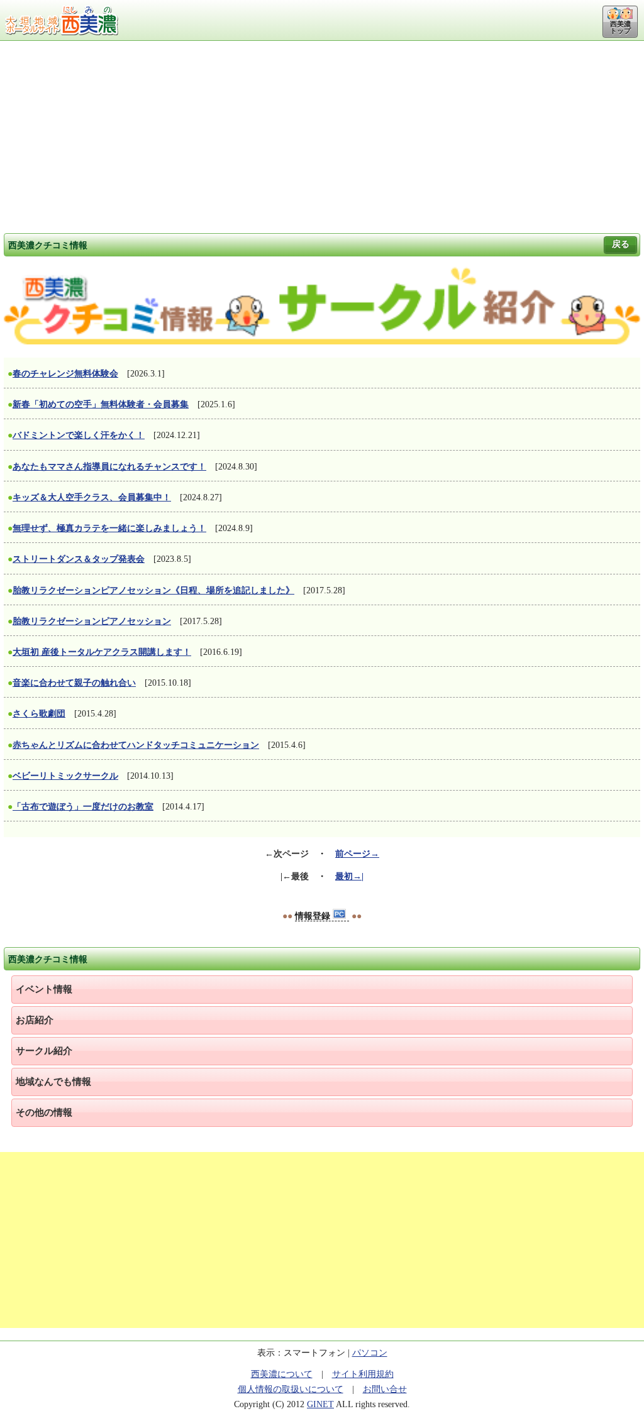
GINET (320, 1404)
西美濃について (282, 1374)
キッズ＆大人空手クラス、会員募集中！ (92, 497)
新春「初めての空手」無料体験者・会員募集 (101, 404)
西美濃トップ (620, 27)
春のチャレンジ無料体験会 (65, 373)
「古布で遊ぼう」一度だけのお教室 (83, 806)
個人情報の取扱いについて (290, 1389)
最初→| (349, 876)
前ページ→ (357, 854)
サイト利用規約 (363, 1374)
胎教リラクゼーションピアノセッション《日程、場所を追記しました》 (153, 590)
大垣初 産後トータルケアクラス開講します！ (102, 652)
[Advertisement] (322, 135)
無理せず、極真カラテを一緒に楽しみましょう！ (109, 528)
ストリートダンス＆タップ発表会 (79, 559)
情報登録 (314, 916)
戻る (621, 244)
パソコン (369, 1353)
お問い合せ (385, 1389)
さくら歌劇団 (39, 713)
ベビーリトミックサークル (65, 776)
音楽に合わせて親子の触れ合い (74, 683)
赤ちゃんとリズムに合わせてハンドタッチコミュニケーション (136, 745)
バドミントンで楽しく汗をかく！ (79, 435)
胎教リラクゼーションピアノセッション (92, 621)
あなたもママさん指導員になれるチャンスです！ (109, 466)
